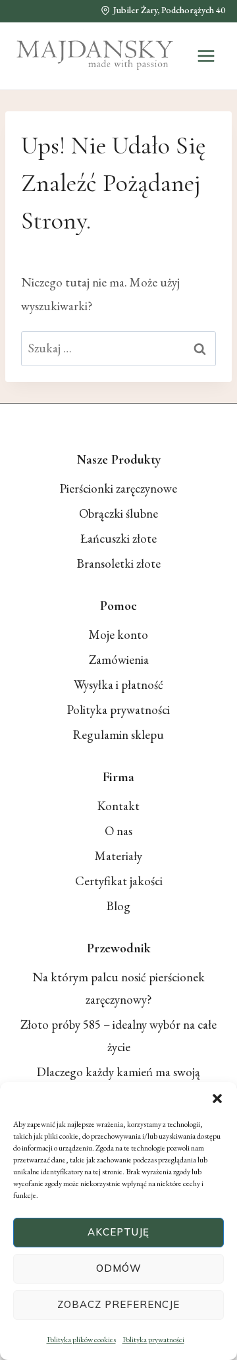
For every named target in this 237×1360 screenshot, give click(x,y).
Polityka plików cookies (81, 1339)
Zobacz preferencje (118, 1304)
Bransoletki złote (119, 563)
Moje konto (118, 634)
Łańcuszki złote (118, 538)
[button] (217, 1098)
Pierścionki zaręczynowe (118, 488)
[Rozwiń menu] (205, 55)
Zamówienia (119, 659)
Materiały (118, 856)
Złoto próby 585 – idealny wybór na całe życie (118, 1035)
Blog (118, 906)
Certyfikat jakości (119, 881)
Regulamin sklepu (118, 734)
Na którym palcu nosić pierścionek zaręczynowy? (118, 988)
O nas (118, 831)
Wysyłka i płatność (118, 684)
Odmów (119, 1268)
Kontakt (118, 806)
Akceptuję (118, 1232)
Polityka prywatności (153, 1339)
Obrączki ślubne (118, 513)
